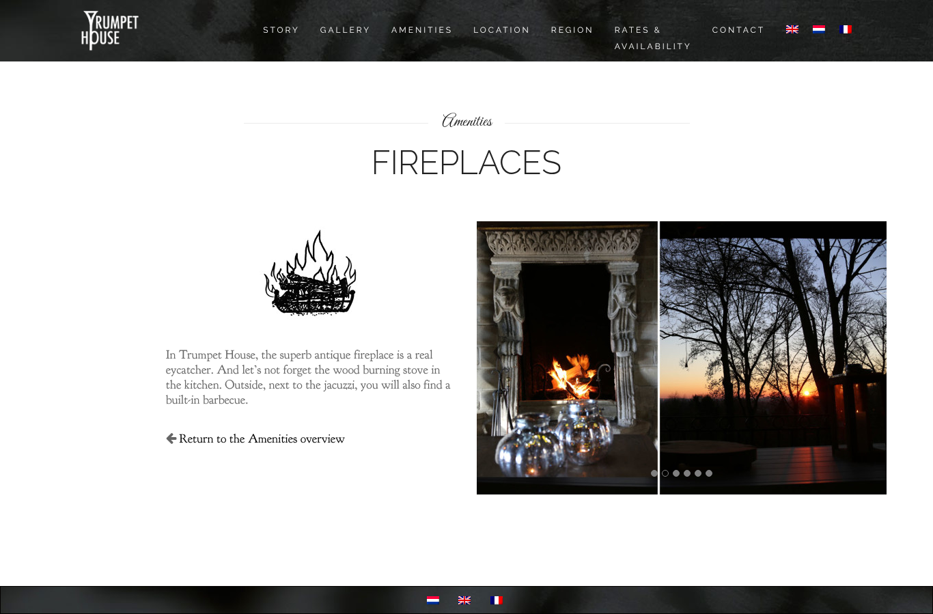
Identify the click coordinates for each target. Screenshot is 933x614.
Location (502, 30)
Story (281, 30)
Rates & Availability (653, 38)
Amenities (422, 30)
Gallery (345, 30)
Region (572, 30)
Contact (738, 30)
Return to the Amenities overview (262, 439)
